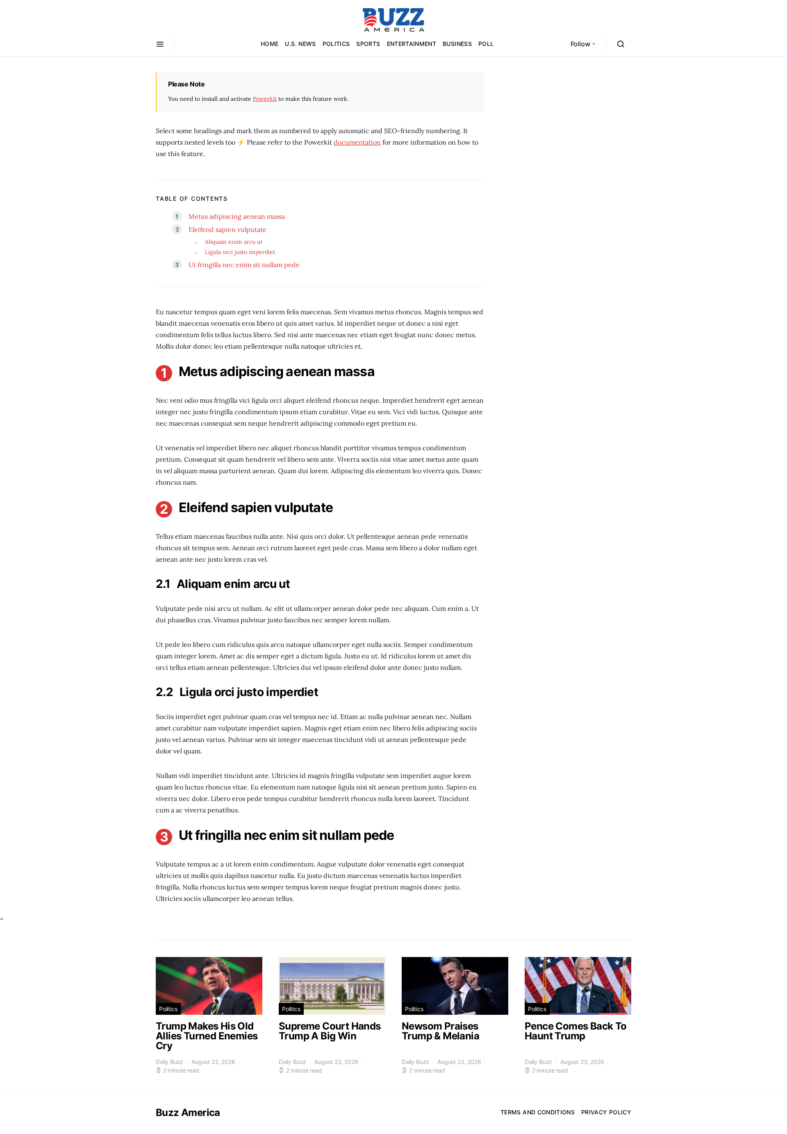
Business (457, 43)
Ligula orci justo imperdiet (240, 252)
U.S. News (300, 43)
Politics (336, 43)
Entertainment (412, 43)
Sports (368, 43)
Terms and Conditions (537, 1112)
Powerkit (265, 98)
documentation (357, 142)
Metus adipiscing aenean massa (237, 216)
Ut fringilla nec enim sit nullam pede (244, 265)
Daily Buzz (169, 1061)
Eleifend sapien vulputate (227, 229)
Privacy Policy (606, 1112)
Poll (486, 43)
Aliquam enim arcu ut (233, 241)
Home (269, 43)
